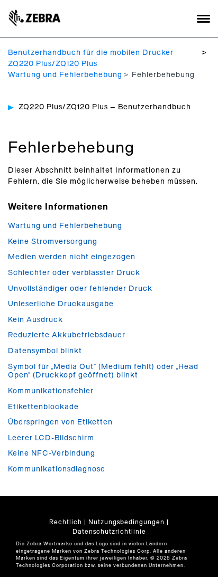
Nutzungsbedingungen (126, 522)
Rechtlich (65, 522)
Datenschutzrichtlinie (109, 531)
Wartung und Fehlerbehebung (65, 75)
